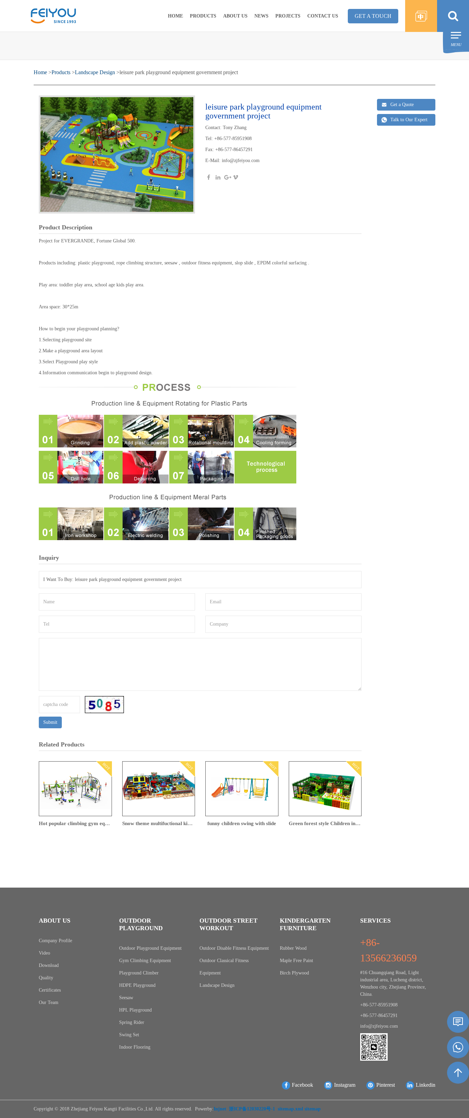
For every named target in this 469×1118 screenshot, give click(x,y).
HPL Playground (135, 1010)
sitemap (313, 1108)
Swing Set (129, 1034)
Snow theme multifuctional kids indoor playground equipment (158, 823)
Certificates (50, 990)
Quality (46, 977)
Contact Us (322, 16)
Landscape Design (95, 72)
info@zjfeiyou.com (241, 160)
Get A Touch (373, 16)
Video (44, 953)
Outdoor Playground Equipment (150, 948)
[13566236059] (458, 1047)
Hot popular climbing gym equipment (75, 823)
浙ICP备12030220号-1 (252, 1108)
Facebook (302, 1085)
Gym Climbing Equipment (145, 960)
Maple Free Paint (296, 960)
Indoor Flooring (134, 1047)
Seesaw (126, 997)
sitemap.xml (290, 1108)
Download (49, 965)
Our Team (48, 1002)
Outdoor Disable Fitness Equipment (234, 948)
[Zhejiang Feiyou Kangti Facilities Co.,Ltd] (53, 15)
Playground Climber (139, 973)
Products (203, 16)
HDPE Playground (137, 985)
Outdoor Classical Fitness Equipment (224, 967)
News (261, 16)
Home (175, 16)
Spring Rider (131, 1022)
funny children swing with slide (241, 823)
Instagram (344, 1085)
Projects (287, 16)
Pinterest (385, 1085)
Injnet (220, 1108)
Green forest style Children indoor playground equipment (325, 823)
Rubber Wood (293, 948)
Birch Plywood (294, 973)
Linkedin (425, 1085)
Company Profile (55, 940)
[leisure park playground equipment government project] (117, 155)
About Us (235, 16)
